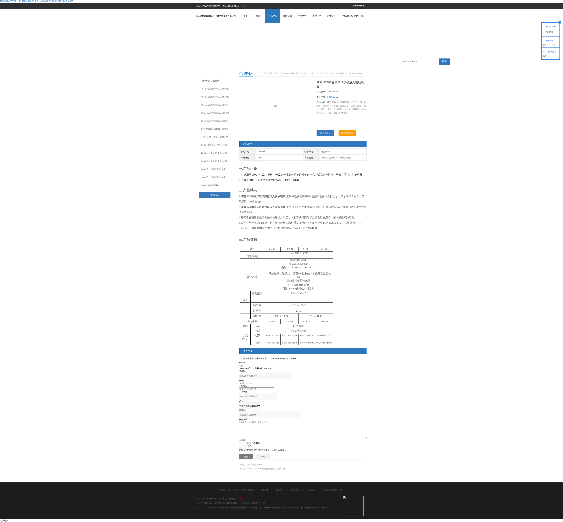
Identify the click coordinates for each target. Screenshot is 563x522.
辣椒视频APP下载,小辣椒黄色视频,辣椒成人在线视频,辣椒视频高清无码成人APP (36, 1)
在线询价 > (325, 133)
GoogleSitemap (319, 507)
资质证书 (316, 16)
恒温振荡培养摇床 (256, 464)
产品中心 (272, 16)
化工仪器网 (306, 507)
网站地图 (4, 520)
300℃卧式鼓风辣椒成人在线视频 (216, 161)
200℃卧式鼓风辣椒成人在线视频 (216, 153)
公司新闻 (287, 16)
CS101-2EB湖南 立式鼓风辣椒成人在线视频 (259, 358)
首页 (245, 16)
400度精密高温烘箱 (210, 185)
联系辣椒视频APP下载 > (347, 134)
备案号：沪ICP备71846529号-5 (265, 507)
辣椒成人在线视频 (210, 80)
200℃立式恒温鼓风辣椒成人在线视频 (218, 169)
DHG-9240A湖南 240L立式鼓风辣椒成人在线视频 (292, 358)
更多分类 (215, 195)
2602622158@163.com (213, 499)
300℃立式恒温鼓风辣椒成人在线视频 (218, 177)
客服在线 (549, 32)
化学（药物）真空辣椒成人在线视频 (217, 137)
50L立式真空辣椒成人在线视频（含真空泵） (218, 105)
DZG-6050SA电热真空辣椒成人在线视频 (266, 468)
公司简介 (258, 16)
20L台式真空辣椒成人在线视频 (215, 88)
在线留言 (331, 16)
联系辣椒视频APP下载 (353, 16)
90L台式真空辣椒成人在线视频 (215, 113)
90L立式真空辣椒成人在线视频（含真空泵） (218, 121)
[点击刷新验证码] (253, 444)
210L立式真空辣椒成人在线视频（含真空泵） (218, 129)
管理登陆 (285, 507)
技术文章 (302, 16)
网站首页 (222, 490)
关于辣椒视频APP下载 (243, 490)
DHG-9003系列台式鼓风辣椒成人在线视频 (218, 145)
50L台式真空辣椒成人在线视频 (215, 97)
